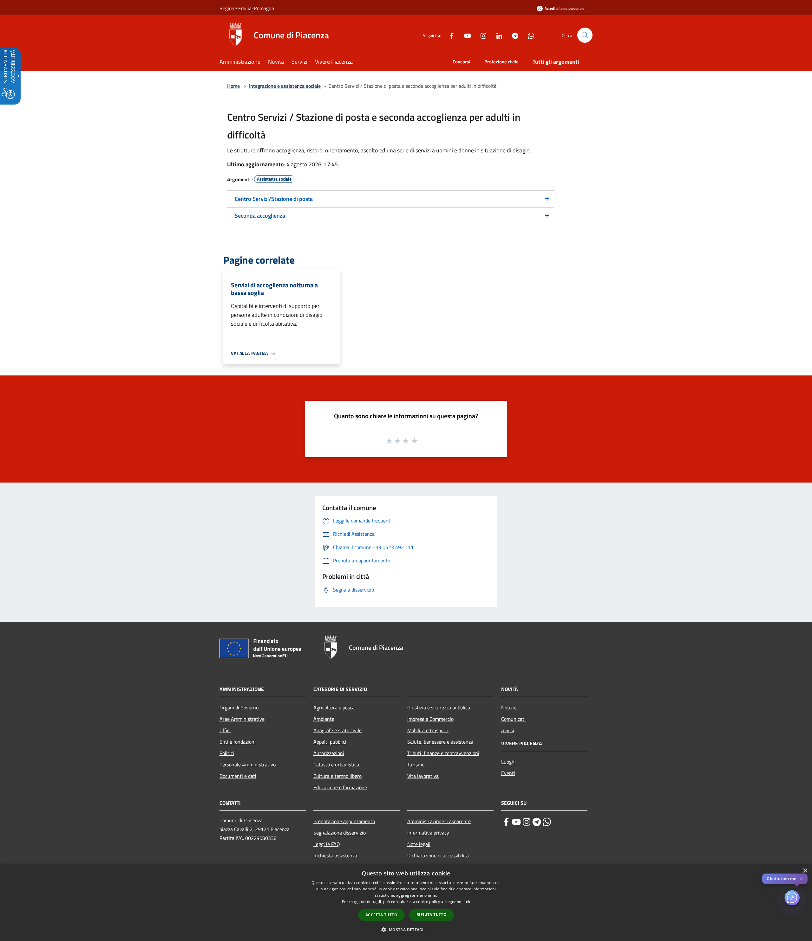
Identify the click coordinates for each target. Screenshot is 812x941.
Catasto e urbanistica (336, 764)
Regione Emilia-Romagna (246, 8)
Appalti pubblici (329, 742)
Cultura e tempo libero (337, 776)
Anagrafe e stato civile (337, 730)
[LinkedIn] (496, 35)
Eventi (508, 773)
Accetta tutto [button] (381, 915)
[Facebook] (449, 35)
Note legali (418, 844)
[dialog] (406, 902)
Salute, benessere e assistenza (440, 742)
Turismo (415, 764)
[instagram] (526, 822)
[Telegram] (512, 35)
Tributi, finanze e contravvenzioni (443, 753)
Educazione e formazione (340, 787)
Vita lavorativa (423, 776)
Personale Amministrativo (247, 764)
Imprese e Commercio (430, 719)
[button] (585, 35)
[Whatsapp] (528, 35)
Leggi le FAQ (326, 844)
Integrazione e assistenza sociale (285, 86)
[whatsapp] (547, 822)
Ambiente (323, 719)
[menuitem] (243, 62)
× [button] (804, 870)
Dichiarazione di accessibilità (438, 855)
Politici (226, 753)
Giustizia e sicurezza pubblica (438, 707)
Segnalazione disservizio (339, 832)
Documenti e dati (237, 776)
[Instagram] (481, 35)
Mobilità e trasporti (428, 730)
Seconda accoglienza (260, 215)
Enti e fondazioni (237, 742)
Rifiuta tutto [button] (431, 914)
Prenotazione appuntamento (344, 821)
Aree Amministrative (242, 719)
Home (233, 86)
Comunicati (513, 719)
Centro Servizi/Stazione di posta (274, 199)
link (467, 901)
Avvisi (507, 730)
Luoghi (508, 761)
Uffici (225, 730)
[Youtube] (465, 35)
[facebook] (506, 822)
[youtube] (516, 822)
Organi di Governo (239, 707)
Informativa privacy (428, 832)
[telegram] (537, 822)
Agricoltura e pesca (334, 707)
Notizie (508, 707)
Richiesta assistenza (335, 855)
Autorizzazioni (328, 753)
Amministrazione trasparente (439, 821)
